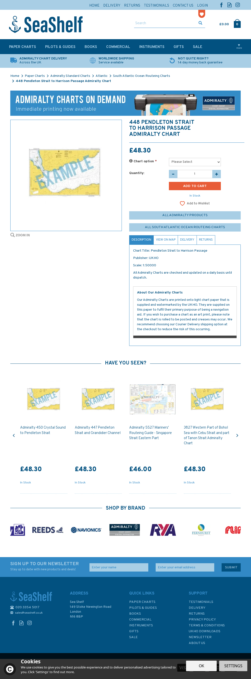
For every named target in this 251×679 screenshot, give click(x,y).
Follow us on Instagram (238, 5)
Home (94, 5)
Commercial (140, 620)
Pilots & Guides (143, 608)
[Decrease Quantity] (173, 174)
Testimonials (201, 602)
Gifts (133, 631)
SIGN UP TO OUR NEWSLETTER (44, 566)
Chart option (145, 161)
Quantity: (136, 173)
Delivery (187, 240)
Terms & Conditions (207, 625)
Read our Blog (229, 5)
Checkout (237, 23)
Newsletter (200, 637)
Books (135, 614)
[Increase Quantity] (216, 174)
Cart (220, 23)
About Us (197, 643)
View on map (166, 240)
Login (202, 5)
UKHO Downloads (204, 631)
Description (141, 240)
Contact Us (183, 5)
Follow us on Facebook (221, 5)
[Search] (200, 23)
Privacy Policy (202, 620)
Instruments (141, 625)
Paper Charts (142, 602)
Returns (206, 240)
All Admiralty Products (185, 215)
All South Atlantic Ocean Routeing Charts (185, 227)
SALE (133, 637)
